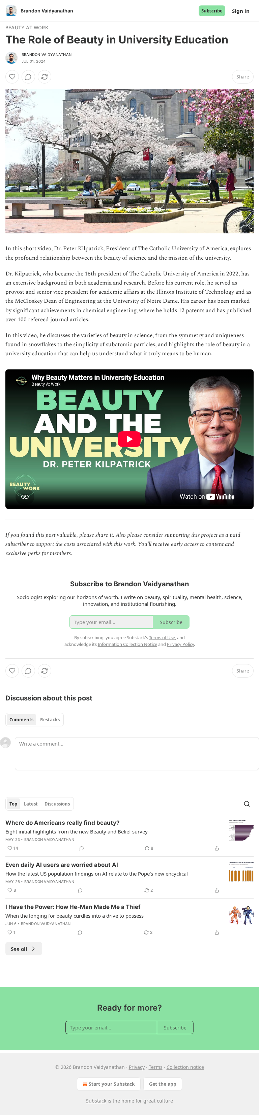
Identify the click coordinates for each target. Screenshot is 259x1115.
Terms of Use (162, 637)
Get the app (162, 1084)
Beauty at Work (26, 27)
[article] (129, 835)
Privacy (137, 1067)
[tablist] (34, 719)
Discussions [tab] (57, 804)
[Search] (247, 804)
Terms (156, 1067)
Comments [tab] (21, 720)
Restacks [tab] (50, 720)
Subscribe (212, 11)
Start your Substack (112, 1084)
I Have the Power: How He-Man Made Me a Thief (73, 907)
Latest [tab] (31, 804)
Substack (96, 1100)
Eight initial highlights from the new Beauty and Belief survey (76, 831)
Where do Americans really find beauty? (62, 822)
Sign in (241, 10)
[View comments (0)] (28, 77)
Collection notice (185, 1067)
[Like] (12, 77)
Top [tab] (13, 804)
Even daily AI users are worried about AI (61, 864)
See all (19, 948)
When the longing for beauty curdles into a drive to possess (74, 915)
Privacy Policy (180, 644)
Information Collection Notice (127, 644)
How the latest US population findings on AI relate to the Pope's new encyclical (96, 873)
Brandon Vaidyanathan (46, 54)
